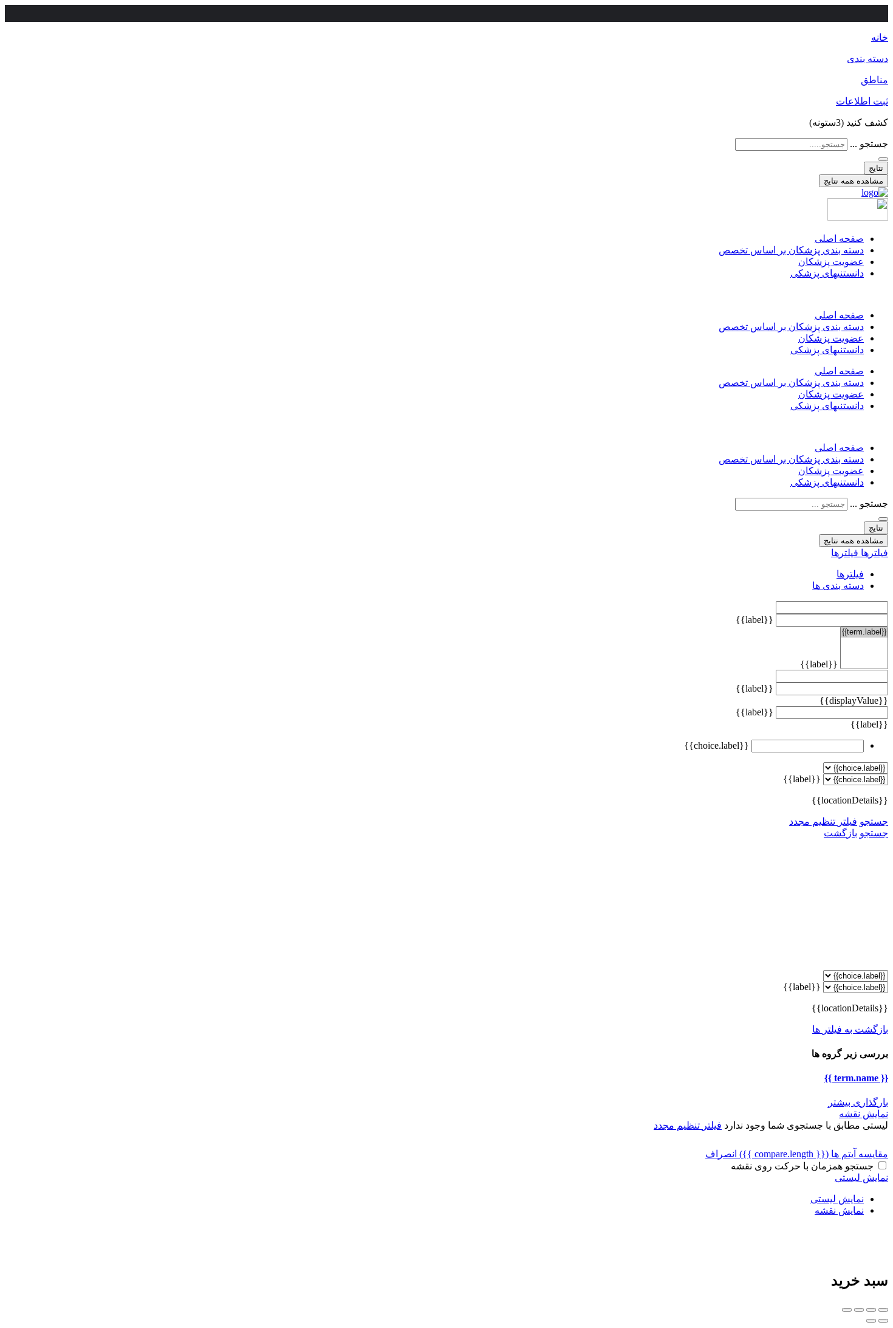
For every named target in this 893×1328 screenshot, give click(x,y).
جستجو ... (869, 144)
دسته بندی (867, 58)
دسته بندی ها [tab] (838, 585)
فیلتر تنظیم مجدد (823, 821)
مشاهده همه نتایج (853, 180)
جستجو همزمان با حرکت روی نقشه (802, 1166)
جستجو (874, 821)
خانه (879, 37)
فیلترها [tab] (850, 574)
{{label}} (754, 619)
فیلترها (873, 553)
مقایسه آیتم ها (813, 1154)
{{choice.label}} (716, 745)
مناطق (874, 80)
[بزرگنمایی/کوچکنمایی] (847, 1310)
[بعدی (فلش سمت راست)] (871, 1321)
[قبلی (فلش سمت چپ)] (883, 1321)
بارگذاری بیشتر (858, 1102)
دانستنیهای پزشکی (827, 273)
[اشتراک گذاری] (871, 1310)
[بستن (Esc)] (883, 1310)
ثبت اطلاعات (862, 101)
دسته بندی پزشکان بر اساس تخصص (791, 250)
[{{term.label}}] (864, 632)
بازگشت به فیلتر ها (850, 1029)
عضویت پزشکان (831, 261)
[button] (446, 294)
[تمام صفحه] (859, 1310)
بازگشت (840, 833)
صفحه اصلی (839, 238)
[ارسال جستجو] (883, 159)
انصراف (721, 1154)
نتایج (876, 168)
